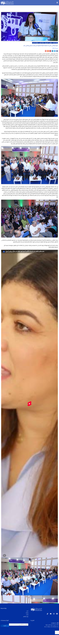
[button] (57, 2)
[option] (56, 634)
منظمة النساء (35, 43)
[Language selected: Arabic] (55, 634)
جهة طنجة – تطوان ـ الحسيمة (51, 43)
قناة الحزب (41, 43)
